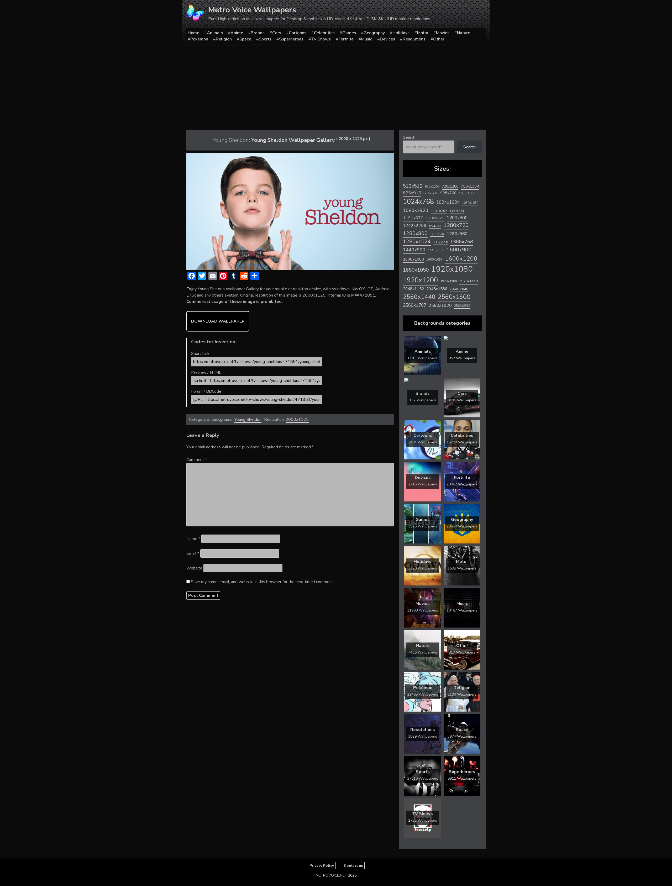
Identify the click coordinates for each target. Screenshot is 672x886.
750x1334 (470, 186)
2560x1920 (440, 305)
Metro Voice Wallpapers (252, 9)
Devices (387, 39)
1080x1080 (470, 203)
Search (409, 137)
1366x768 (461, 241)
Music (366, 39)
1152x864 (457, 211)
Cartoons (297, 33)
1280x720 (456, 225)
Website (194, 568)
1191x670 (413, 218)
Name (193, 539)
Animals (215, 33)
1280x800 (415, 233)
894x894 (430, 193)
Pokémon (199, 39)
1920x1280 (448, 281)
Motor (422, 33)
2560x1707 (414, 305)
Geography (374, 33)
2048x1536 (436, 289)
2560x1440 (419, 297)
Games (349, 33)
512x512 (413, 186)
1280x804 (437, 234)
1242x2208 (414, 225)
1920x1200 (420, 280)
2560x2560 (462, 306)
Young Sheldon (247, 419)
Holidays (401, 33)
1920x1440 (468, 281)
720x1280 (450, 186)
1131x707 (439, 211)
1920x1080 (452, 269)
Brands (258, 33)
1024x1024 (448, 202)
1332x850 (440, 242)
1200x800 (457, 218)
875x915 (412, 193)
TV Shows (321, 39)
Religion (224, 39)
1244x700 (435, 226)
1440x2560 (436, 250)
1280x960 (457, 234)
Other (438, 39)
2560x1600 (454, 297)
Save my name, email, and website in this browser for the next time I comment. (262, 582)
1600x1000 (413, 259)
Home (193, 33)
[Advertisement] (336, 87)
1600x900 (459, 249)
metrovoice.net (331, 875)
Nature (463, 33)
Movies (442, 33)
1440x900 (414, 250)
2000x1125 (297, 419)
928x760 (448, 193)
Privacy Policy (321, 865)
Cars (276, 33)
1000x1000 (467, 193)
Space (245, 39)
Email (192, 553)
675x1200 (432, 186)
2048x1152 (413, 289)
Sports (265, 39)
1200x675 (435, 218)
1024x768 (418, 201)
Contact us (353, 865)
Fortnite (346, 39)
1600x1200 (461, 259)
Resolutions (414, 39)
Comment (196, 460)
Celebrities (324, 33)
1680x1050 (416, 270)
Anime (236, 33)
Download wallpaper (218, 321)
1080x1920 (415, 210)
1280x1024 (417, 241)
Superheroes (291, 39)
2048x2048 (459, 289)
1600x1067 (434, 260)
